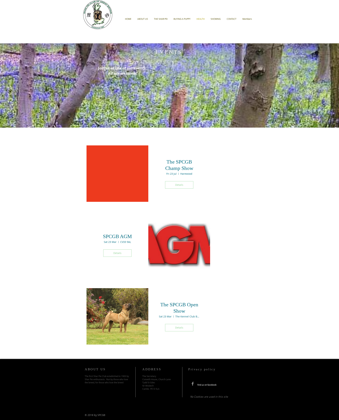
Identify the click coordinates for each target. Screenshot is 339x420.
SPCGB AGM (117, 236)
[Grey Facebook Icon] (192, 383)
